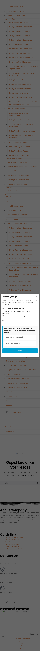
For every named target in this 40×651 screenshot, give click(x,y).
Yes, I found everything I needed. (15, 308)
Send (20, 350)
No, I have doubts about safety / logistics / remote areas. (19, 317)
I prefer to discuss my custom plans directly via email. (18, 322)
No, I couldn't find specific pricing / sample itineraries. (16, 312)
